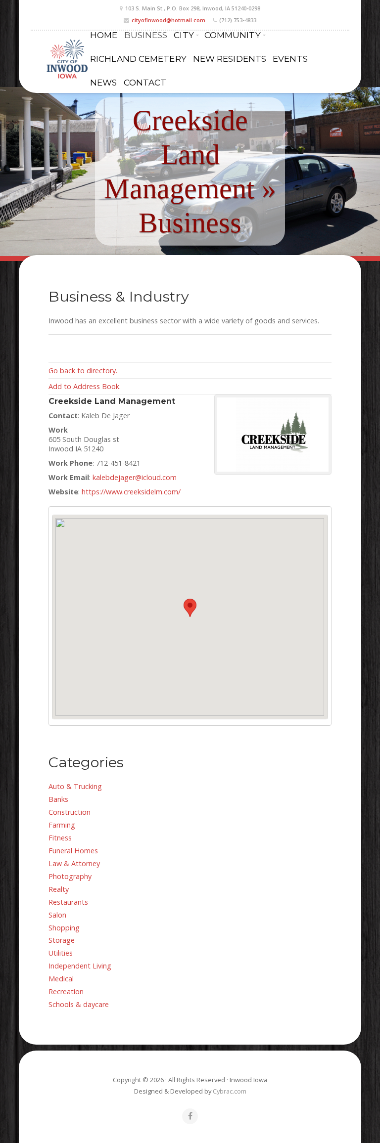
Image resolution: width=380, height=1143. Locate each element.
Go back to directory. (82, 370)
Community (232, 35)
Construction (69, 812)
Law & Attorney (74, 863)
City (183, 35)
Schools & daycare (78, 1004)
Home (103, 35)
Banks (58, 799)
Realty (58, 889)
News (103, 82)
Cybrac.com (229, 1091)
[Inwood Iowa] (66, 59)
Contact (145, 82)
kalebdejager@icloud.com (135, 477)
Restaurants (68, 902)
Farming (61, 825)
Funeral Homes (73, 850)
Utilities (60, 953)
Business (146, 35)
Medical (61, 978)
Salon (57, 915)
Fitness (60, 837)
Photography (70, 876)
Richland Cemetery (138, 58)
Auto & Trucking (75, 786)
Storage (61, 940)
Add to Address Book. (84, 386)
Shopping (64, 927)
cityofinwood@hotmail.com (168, 20)
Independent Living (79, 965)
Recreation (66, 991)
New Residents (229, 58)
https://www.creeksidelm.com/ (131, 491)
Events (290, 58)
